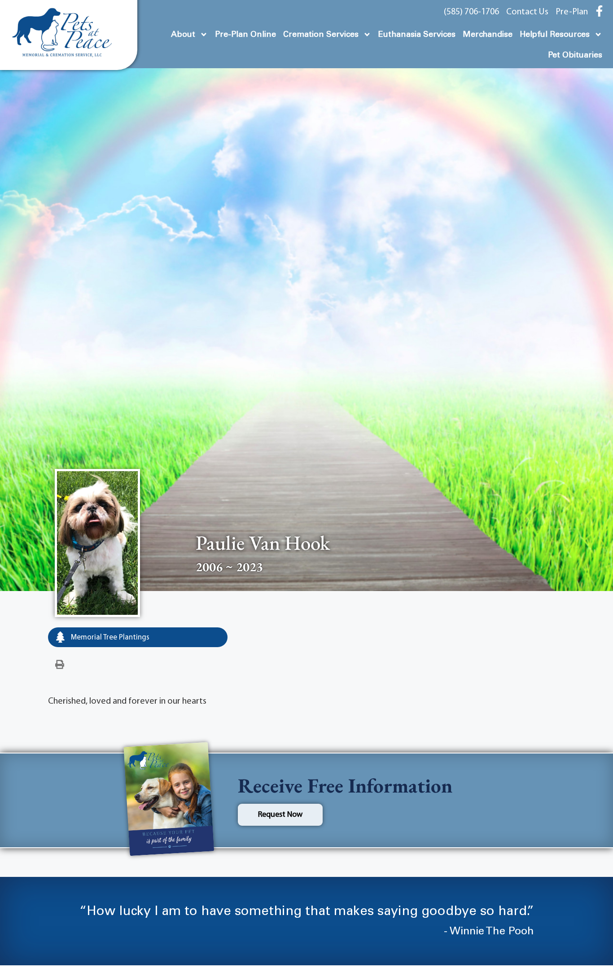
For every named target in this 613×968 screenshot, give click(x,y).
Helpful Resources (555, 34)
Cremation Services (321, 34)
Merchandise (487, 34)
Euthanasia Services (416, 34)
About (183, 34)
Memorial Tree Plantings (109, 637)
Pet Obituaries (575, 55)
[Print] (60, 665)
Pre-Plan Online (245, 34)
